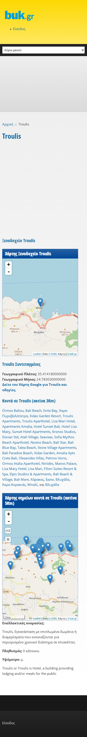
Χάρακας (37, 479)
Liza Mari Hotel (63, 421)
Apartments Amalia (17, 426)
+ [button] (8, 264)
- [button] (8, 271)
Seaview (46, 437)
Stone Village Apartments (57, 447)
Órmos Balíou (13, 410)
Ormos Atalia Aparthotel (21, 463)
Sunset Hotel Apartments (31, 431)
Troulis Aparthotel (36, 421)
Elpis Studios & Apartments (30, 474)
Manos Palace (65, 463)
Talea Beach (27, 447)
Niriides (47, 463)
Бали (50, 479)
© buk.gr (72, 353)
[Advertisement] (43, 84)
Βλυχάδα (62, 479)
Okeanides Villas (31, 458)
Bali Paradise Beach (17, 453)
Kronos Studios (63, 431)
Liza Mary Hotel (14, 468)
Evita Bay (50, 410)
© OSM (52, 353)
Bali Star (59, 442)
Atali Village (29, 437)
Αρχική (7, 124)
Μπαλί (32, 484)
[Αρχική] (43, 15)
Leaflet (37, 353)
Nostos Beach (41, 442)
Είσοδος (19, 28)
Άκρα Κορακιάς (14, 484)
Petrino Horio (56, 458)
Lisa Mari (35, 468)
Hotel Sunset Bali (47, 426)
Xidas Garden (44, 453)
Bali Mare (21, 479)
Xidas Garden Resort (45, 416)
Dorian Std (10, 437)
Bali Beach (33, 410)
